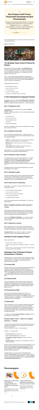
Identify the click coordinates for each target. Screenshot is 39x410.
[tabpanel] (11, 383)
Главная (5, 4)
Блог (9, 4)
